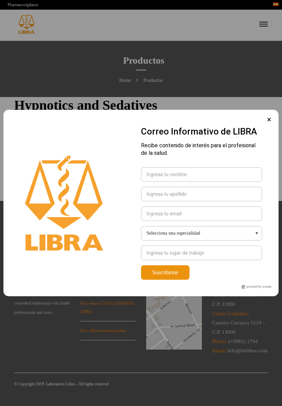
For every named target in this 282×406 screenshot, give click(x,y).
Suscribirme (165, 272)
